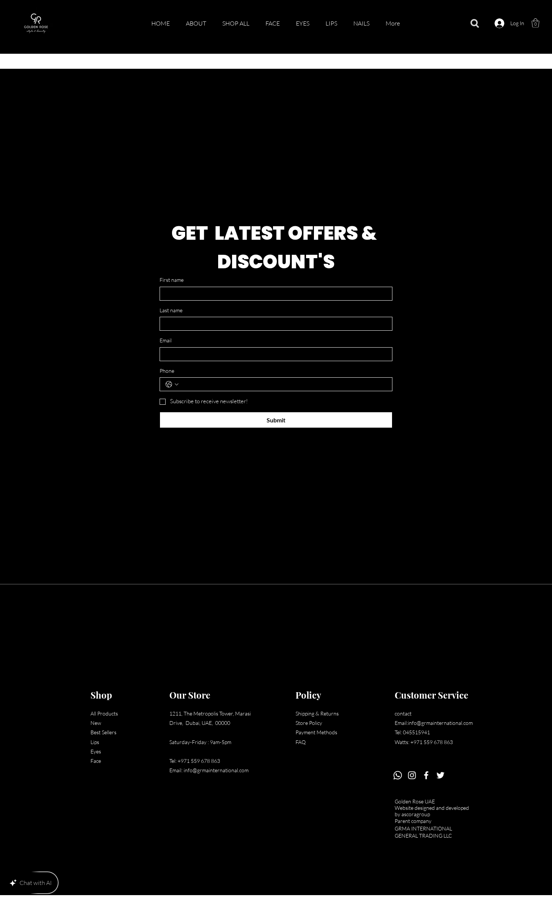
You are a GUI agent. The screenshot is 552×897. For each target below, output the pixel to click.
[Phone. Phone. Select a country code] (171, 384)
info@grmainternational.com (216, 770)
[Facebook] (426, 775)
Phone (167, 371)
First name (172, 280)
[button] (535, 22)
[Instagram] (412, 775)
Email (166, 340)
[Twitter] (440, 775)
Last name (171, 310)
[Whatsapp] (397, 775)
